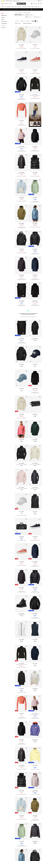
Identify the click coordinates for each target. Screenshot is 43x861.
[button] (28, 17)
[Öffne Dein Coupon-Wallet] (31, 3)
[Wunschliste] (38, 3)
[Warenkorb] (41, 3)
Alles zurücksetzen (28, 23)
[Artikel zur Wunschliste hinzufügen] (26, 27)
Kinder (10, 3)
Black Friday (21, 12)
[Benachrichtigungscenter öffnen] (36, 4)
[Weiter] (38, 6)
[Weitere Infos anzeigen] (21, 49)
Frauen (2, 3)
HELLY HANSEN (27, 12)
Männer (6, 3)
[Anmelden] (34, 3)
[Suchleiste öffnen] (40, 6)
